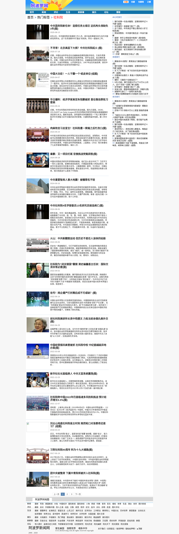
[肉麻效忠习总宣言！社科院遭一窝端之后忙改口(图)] (38, 134)
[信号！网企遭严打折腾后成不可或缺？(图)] (38, 299)
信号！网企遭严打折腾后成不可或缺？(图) (73, 293)
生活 (68, 12)
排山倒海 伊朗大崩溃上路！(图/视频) (129, 47)
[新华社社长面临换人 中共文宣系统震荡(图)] (38, 380)
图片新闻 (142, 504)
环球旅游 (122, 521)
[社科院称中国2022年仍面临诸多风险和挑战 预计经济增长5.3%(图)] (38, 403)
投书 (93, 507)
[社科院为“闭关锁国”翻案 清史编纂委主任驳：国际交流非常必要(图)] (38, 270)
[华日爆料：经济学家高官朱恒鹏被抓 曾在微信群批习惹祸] (38, 106)
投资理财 (38, 514)
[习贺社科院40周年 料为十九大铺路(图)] (38, 456)
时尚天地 (88, 521)
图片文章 (100, 514)
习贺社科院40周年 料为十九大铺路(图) (71, 449)
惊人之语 (59, 507)
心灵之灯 (70, 510)
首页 (32, 12)
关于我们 (101, 529)
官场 (103, 504)
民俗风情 (131, 521)
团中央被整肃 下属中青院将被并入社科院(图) (75, 473)
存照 (103, 507)
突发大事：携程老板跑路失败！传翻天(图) (132, 89)
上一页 (56, 494)
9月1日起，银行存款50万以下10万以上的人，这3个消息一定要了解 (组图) (130, 83)
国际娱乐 (79, 517)
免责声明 (120, 529)
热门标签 (43, 17)
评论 (56, 12)
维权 (114, 504)
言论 (42, 507)
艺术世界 (124, 510)
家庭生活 (61, 510)
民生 (109, 504)
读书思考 (56, 514)
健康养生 (43, 510)
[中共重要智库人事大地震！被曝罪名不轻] (38, 186)
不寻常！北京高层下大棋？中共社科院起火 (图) (76, 48)
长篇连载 (92, 514)
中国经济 (63, 504)
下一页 (78, 494)
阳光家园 (115, 524)
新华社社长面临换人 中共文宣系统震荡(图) (73, 373)
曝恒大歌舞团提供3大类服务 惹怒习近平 (132, 94)
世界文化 (47, 514)
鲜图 (138, 521)
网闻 (93, 504)
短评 (82, 507)
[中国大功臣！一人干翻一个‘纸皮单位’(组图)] (38, 80)
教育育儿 (106, 510)
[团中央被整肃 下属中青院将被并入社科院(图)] (38, 479)
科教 (98, 504)
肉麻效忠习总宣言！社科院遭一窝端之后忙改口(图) (78, 128)
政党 (77, 507)
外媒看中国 (49, 507)
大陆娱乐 (43, 517)
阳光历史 (88, 524)
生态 (124, 504)
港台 (130, 504)
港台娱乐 (70, 517)
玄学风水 (88, 510)
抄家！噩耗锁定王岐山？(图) (127, 54)
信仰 (135, 504)
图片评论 (115, 507)
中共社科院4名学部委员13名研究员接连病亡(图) (76, 205)
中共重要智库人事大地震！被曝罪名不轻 (72, 179)
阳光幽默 (97, 524)
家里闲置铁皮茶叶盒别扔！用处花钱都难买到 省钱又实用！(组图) (130, 139)
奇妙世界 (113, 521)
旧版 (126, 2)
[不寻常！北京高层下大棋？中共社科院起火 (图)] (38, 54)
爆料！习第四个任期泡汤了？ (126, 80)
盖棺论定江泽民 (50, 524)
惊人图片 (38, 524)
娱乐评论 (88, 517)
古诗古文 (141, 510)
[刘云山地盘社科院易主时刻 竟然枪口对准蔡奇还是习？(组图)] (38, 429)
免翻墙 (141, 2)
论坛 (106, 12)
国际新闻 (72, 504)
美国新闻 (49, 504)
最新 (36, 504)
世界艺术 (74, 514)
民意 (108, 507)
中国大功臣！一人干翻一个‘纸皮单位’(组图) (74, 73)
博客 (118, 12)
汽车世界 (70, 521)
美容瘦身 (132, 510)
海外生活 (79, 510)
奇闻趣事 (97, 521)
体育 (119, 504)
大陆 (56, 504)
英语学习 (65, 514)
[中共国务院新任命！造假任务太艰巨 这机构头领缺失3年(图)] (38, 32)
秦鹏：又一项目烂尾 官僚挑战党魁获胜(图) (73, 154)
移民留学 (79, 521)
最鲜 (36, 521)
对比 (98, 507)
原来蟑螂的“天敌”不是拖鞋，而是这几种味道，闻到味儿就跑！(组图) (130, 144)
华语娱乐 (52, 517)
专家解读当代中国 (65, 524)
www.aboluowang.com (63, 531)
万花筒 (105, 521)
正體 (149, 2)
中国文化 (115, 510)
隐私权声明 (130, 529)
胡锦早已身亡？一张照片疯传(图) (128, 91)
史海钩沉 (52, 510)
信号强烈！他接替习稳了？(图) (127, 26)
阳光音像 (124, 524)
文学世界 (83, 514)
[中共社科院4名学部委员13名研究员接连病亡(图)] (38, 212)
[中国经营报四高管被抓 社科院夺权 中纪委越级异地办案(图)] (38, 351)
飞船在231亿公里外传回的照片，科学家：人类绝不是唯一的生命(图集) (130, 116)
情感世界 (52, 521)
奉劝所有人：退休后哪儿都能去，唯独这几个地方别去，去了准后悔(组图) (130, 130)
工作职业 (97, 510)
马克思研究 (78, 524)
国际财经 (81, 504)
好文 (88, 507)
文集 (72, 507)
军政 (42, 504)
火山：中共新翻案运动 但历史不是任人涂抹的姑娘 (78, 238)
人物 (88, 504)
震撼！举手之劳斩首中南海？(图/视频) (130, 38)
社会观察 (61, 521)
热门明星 (61, 517)
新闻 (44, 12)
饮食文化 (43, 521)
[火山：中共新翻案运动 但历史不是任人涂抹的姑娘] (38, 245)
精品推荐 (97, 517)
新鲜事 (81, 12)
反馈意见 (111, 529)
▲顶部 (139, 529)
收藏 (133, 2)
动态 (67, 507)
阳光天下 (106, 524)
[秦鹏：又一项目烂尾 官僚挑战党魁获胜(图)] (38, 160)
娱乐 (94, 12)
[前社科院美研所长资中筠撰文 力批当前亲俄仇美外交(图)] (38, 325)
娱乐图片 (106, 517)
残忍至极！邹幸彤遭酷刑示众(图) (128, 45)
